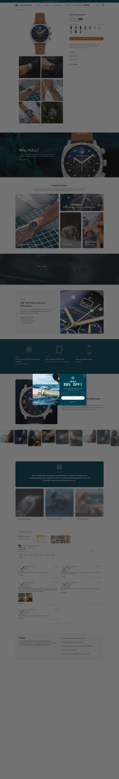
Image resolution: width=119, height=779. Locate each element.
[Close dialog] (84, 375)
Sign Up (73, 398)
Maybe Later (73, 401)
